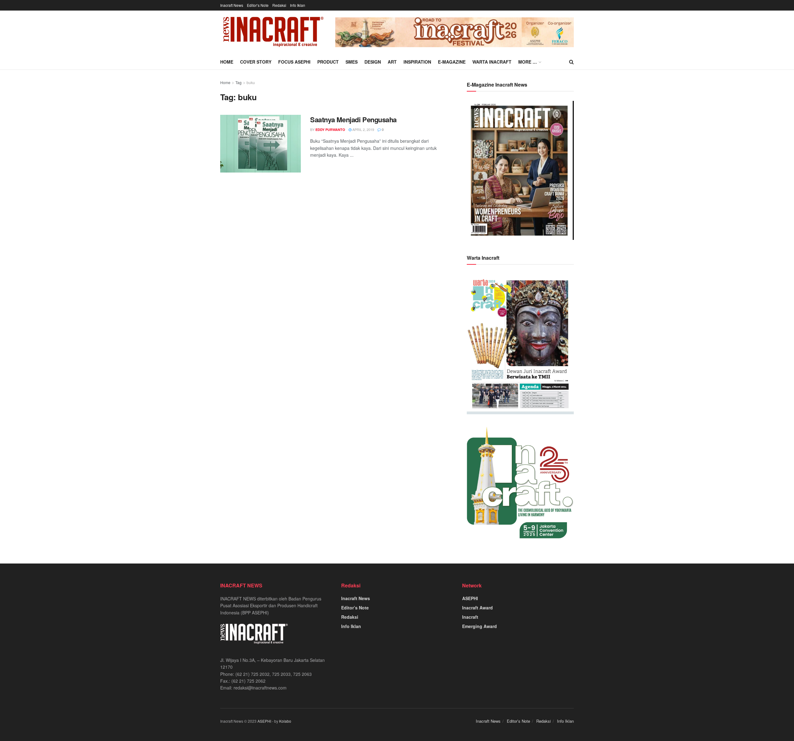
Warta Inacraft (491, 62)
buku (251, 82)
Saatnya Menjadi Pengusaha (353, 119)
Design (372, 62)
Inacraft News (231, 5)
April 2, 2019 (362, 129)
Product (328, 62)
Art (392, 62)
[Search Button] (571, 62)
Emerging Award (479, 626)
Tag (238, 82)
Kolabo (285, 721)
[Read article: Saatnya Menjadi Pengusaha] (260, 144)
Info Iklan (297, 5)
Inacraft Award (477, 607)
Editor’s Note (258, 5)
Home (226, 62)
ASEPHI (470, 598)
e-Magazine (452, 62)
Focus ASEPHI (294, 62)
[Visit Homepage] (273, 32)
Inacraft (470, 617)
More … (527, 62)
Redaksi (279, 5)
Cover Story (255, 62)
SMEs (352, 62)
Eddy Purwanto (330, 129)
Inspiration (417, 62)
